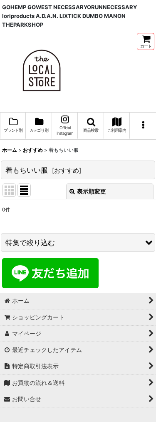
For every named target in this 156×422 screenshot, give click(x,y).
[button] (91, 126)
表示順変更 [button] (91, 191)
